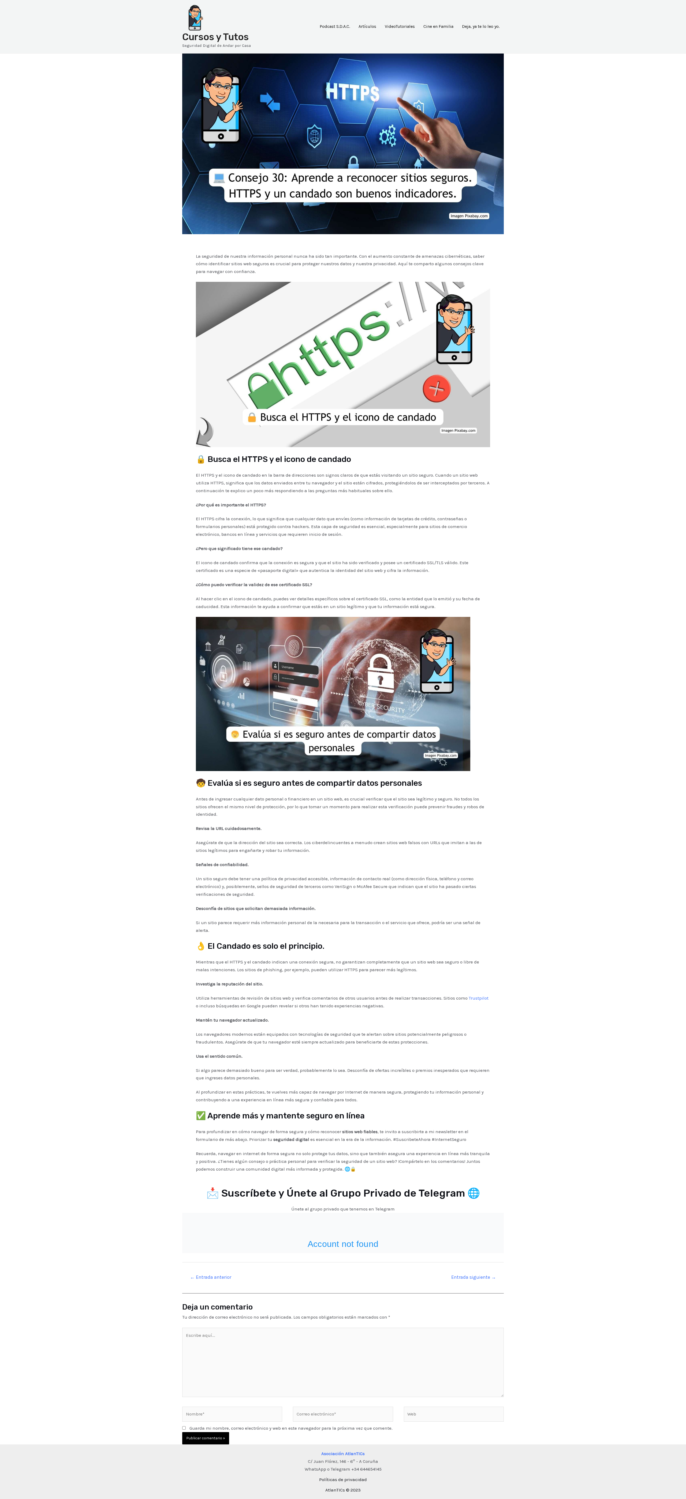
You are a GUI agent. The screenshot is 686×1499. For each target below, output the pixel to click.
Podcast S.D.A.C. (335, 26)
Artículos (367, 26)
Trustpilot (479, 998)
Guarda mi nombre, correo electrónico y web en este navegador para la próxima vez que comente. (291, 1428)
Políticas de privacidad (343, 1479)
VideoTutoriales (400, 26)
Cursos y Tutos (215, 37)
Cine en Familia (438, 26)
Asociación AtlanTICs (343, 1453)
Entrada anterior (210, 1277)
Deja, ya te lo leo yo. (480, 26)
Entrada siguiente (473, 1277)
